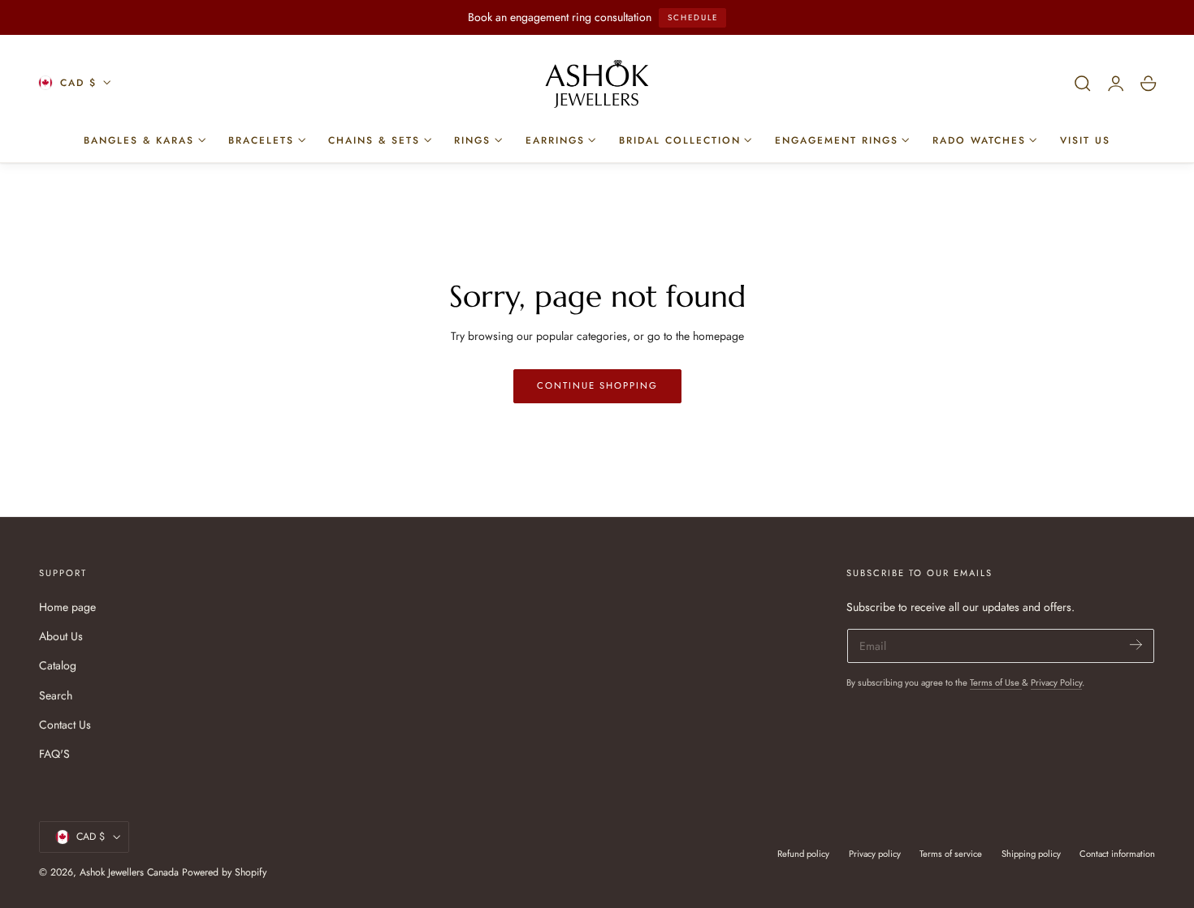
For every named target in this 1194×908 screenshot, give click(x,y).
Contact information (1117, 853)
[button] (1082, 83)
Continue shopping (597, 385)
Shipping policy (1031, 853)
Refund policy (803, 853)
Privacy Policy (1056, 682)
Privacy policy (875, 853)
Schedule (693, 17)
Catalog (57, 665)
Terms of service (950, 853)
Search (55, 694)
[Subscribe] (1136, 644)
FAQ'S (54, 754)
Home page (67, 607)
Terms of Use (996, 682)
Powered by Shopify (224, 872)
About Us (61, 636)
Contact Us (65, 724)
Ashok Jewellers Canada (129, 872)
